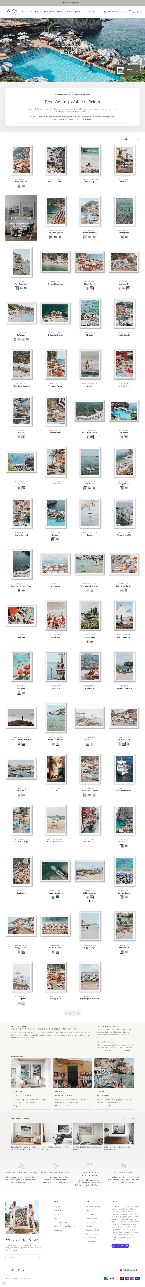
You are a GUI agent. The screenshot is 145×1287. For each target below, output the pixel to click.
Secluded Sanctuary (55, 284)
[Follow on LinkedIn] (24, 1270)
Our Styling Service (61, 1222)
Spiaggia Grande (21, 947)
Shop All (57, 1207)
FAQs (87, 1210)
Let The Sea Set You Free (21, 740)
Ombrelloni (89, 740)
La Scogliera (21, 999)
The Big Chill (124, 233)
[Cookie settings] (4, 1283)
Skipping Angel (89, 947)
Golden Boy (55, 688)
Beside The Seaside (55, 740)
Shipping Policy (91, 1218)
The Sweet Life (21, 284)
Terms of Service (92, 1234)
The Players (55, 637)
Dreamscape (55, 586)
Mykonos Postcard (124, 637)
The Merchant (89, 842)
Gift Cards (57, 1214)
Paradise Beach (124, 893)
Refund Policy (91, 1214)
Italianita (21, 637)
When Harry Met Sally (21, 386)
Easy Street (21, 688)
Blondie (90, 386)
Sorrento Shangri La (55, 893)
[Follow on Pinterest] (18, 1270)
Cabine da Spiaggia (124, 535)
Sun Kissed (21, 893)
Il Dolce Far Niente (55, 335)
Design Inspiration (74, 12)
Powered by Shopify (24, 1278)
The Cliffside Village (89, 233)
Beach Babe (21, 433)
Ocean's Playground (55, 233)
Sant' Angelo (124, 284)
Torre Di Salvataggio (21, 842)
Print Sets (57, 1210)
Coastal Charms (55, 947)
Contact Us (58, 1230)
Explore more (128, 1119)
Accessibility (90, 1242)
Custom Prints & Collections (64, 1226)
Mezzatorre (55, 484)
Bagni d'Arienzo (21, 182)
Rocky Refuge (55, 433)
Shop (23, 12)
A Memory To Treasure (90, 791)
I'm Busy (55, 535)
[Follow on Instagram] (12, 1270)
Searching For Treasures (89, 999)
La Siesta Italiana (89, 893)
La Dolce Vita (124, 386)
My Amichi (89, 1226)
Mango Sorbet (89, 284)
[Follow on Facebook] (6, 1270)
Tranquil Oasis (123, 484)
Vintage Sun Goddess (124, 688)
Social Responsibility (93, 1207)
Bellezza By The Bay (123, 586)
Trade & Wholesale (93, 1230)
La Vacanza (21, 335)
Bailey (89, 535)
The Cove (21, 484)
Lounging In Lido (55, 999)
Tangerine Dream (55, 386)
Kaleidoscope (124, 947)
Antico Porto (21, 791)
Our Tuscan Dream (89, 433)
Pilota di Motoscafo (123, 791)
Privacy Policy (91, 1238)
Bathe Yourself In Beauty (89, 586)
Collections (34, 12)
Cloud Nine (89, 688)
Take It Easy (89, 182)
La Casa (55, 791)
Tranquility (123, 842)
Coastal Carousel (21, 535)
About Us (90, 12)
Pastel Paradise (124, 740)
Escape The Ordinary (55, 842)
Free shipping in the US (72, 3)
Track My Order (91, 1222)
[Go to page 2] (78, 1013)
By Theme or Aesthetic (53, 12)
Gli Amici (89, 335)
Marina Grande (124, 335)
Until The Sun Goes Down (21, 586)
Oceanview (124, 433)
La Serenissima (89, 637)
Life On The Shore (55, 182)
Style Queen (89, 484)
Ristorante (124, 182)
